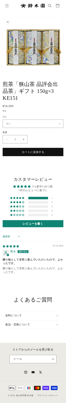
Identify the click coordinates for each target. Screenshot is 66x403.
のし (5, 116)
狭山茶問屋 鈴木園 (24, 395)
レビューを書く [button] (33, 223)
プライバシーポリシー (47, 395)
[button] (7, 6)
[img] (11, 246)
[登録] (52, 359)
